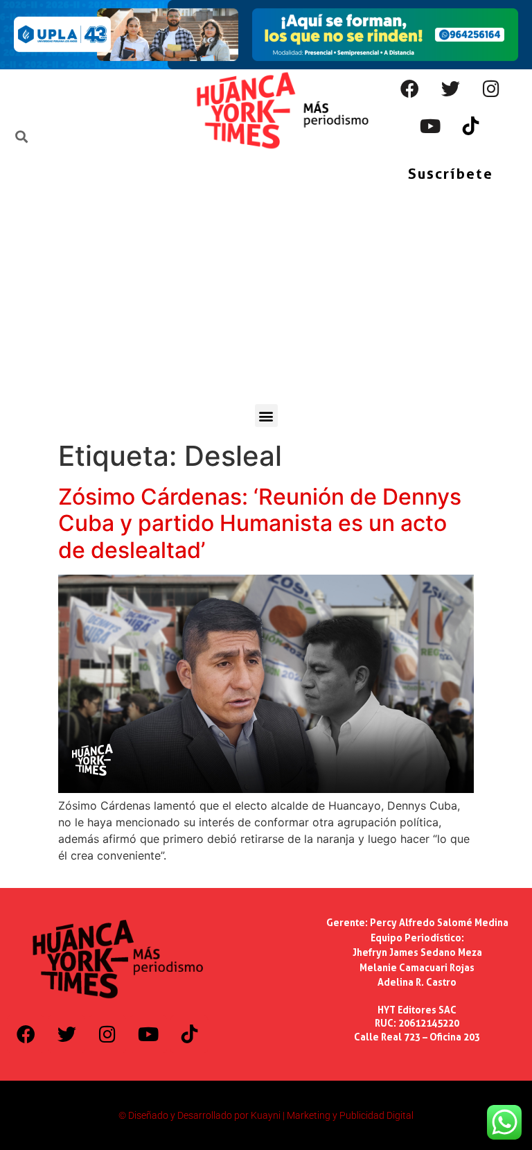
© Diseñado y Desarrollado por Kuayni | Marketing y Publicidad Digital (266, 1115)
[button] (266, 415)
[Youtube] (430, 125)
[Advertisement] (266, 300)
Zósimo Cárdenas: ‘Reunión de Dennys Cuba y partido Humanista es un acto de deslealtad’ (259, 523)
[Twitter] (450, 88)
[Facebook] (409, 88)
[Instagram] (491, 88)
